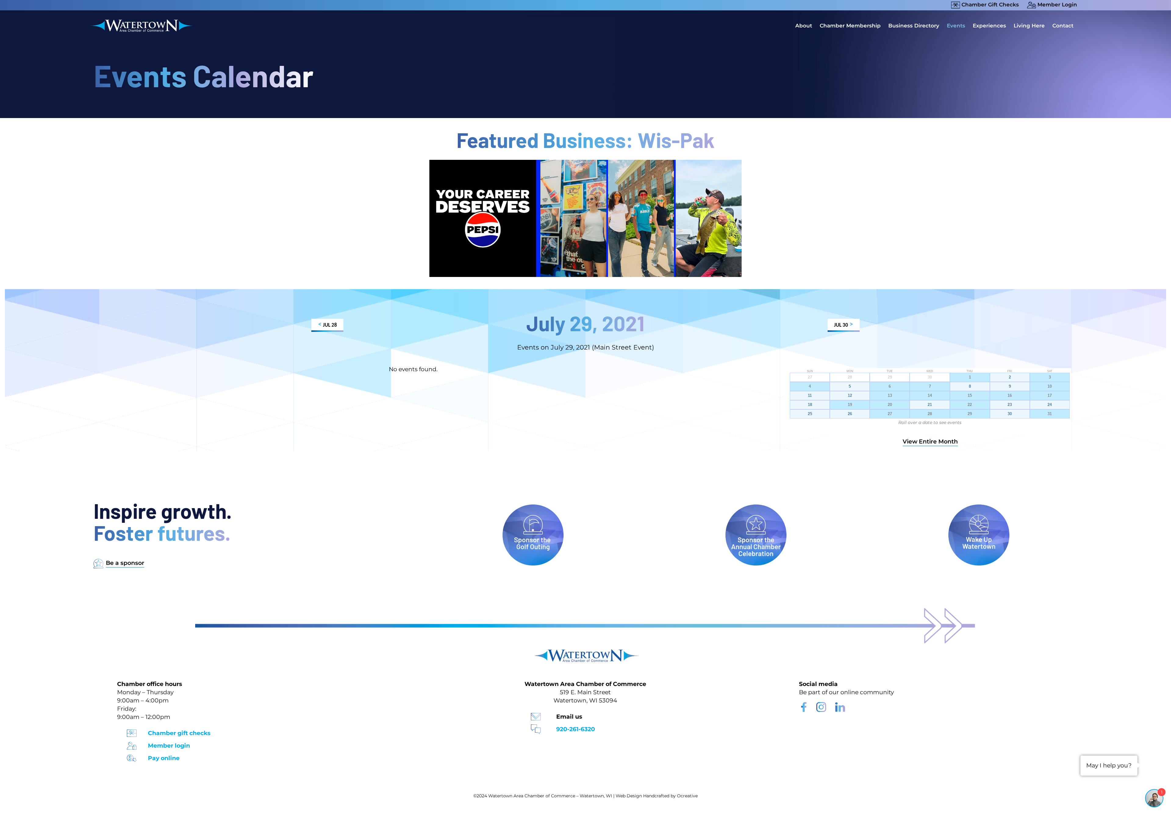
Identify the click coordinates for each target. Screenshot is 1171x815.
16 (1010, 395)
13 (890, 395)
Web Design (629, 796)
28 (930, 414)
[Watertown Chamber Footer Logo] (585, 652)
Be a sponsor (125, 562)
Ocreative (687, 796)
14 (930, 395)
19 (850, 405)
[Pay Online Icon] (132, 756)
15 (970, 395)
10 (1049, 386)
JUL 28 (327, 324)
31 (1049, 414)
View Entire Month (930, 441)
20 (890, 405)
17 (1049, 395)
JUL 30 (843, 324)
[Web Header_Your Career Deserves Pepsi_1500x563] (585, 162)
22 (970, 405)
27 (890, 414)
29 (970, 414)
